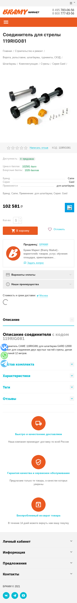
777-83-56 (63, 13)
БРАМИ (43, 244)
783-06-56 (63, 10)
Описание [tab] (11, 320)
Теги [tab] (6, 387)
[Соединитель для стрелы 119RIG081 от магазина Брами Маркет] (38, 105)
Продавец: (31, 244)
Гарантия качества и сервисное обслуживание (38, 473)
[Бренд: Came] (69, 207)
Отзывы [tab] (9, 399)
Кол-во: (7, 220)
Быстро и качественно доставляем (38, 434)
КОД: (55, 147)
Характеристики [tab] (16, 376)
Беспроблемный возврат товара (38, 515)
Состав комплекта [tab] (18, 364)
